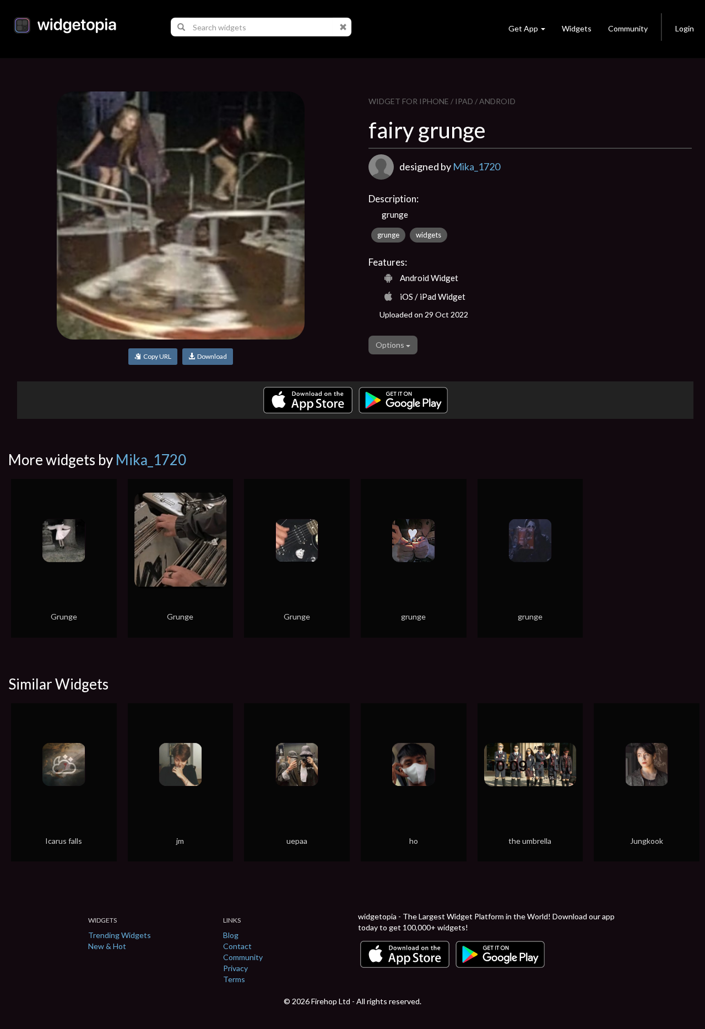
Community (628, 28)
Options (391, 344)
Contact (237, 946)
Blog (230, 935)
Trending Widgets (119, 935)
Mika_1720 (476, 166)
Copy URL (156, 356)
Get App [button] (523, 28)
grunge (388, 234)
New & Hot (107, 946)
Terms (234, 979)
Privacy (235, 968)
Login (684, 28)
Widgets (577, 28)
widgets (428, 234)
